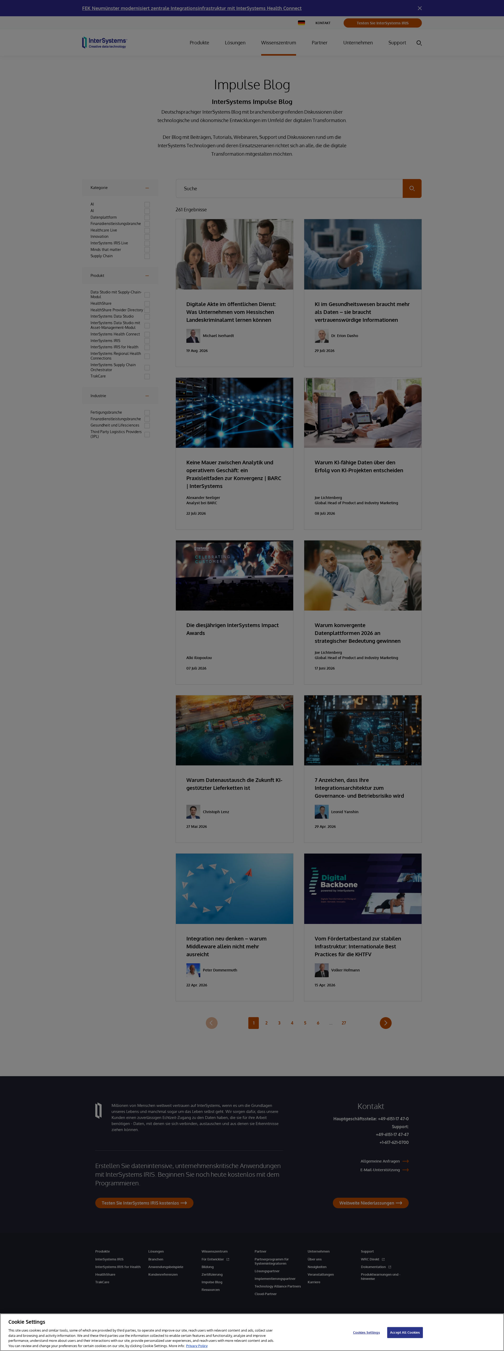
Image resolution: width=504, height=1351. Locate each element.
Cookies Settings (366, 1332)
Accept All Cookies (405, 1332)
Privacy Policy (197, 1345)
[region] (252, 1332)
